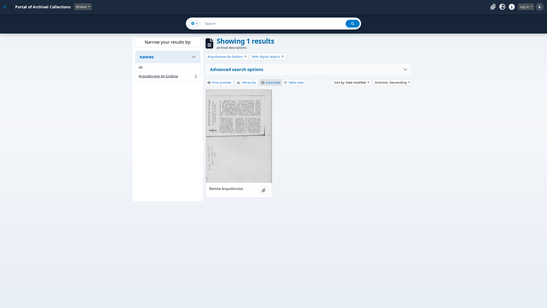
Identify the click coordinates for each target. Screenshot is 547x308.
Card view (272, 82)
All (141, 67)
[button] (493, 7)
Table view (295, 82)
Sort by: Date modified (350, 82)
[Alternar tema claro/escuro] (540, 7)
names (147, 57)
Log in (525, 7)
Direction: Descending (391, 82)
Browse (81, 7)
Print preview (221, 82)
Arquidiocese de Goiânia (167, 77)
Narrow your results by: (168, 42)
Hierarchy (248, 82)
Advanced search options (236, 69)
